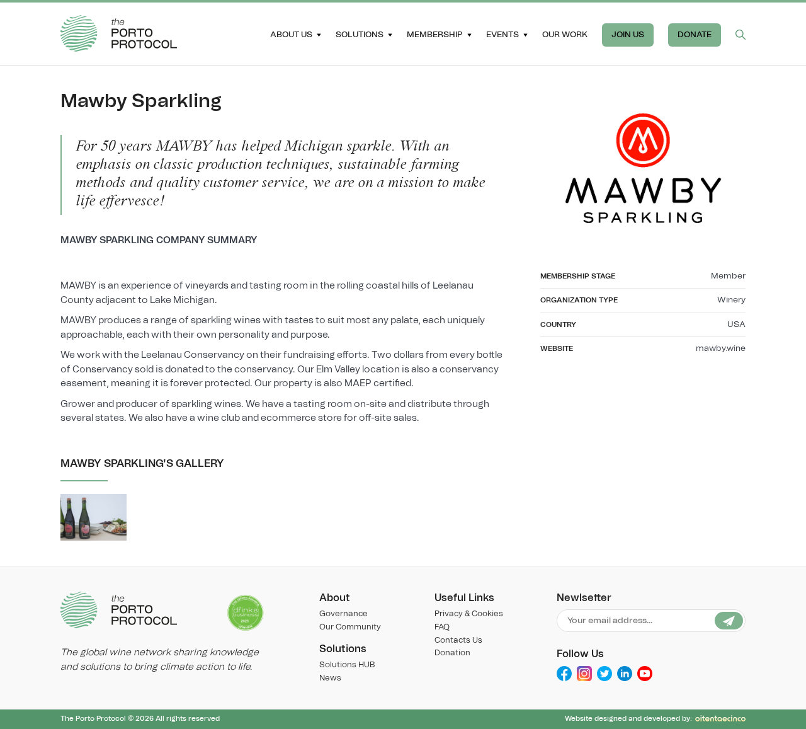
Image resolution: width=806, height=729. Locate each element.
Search (740, 34)
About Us (291, 34)
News (330, 678)
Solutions (359, 34)
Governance (343, 614)
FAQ (442, 627)
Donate (695, 34)
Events (502, 34)
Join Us (627, 34)
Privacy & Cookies (468, 614)
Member (728, 276)
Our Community (350, 627)
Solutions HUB (347, 665)
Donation (452, 653)
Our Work (564, 34)
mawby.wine (721, 348)
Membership (435, 34)
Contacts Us (458, 640)
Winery (731, 300)
